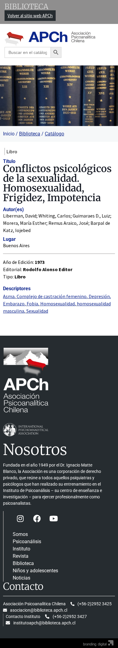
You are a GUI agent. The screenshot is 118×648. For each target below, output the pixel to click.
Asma (9, 296)
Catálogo (54, 134)
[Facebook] (36, 518)
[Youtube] (53, 518)
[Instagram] (20, 518)
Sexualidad (37, 311)
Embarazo (14, 304)
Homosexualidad (57, 304)
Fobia (32, 304)
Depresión (99, 296)
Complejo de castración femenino (52, 296)
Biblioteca (29, 134)
